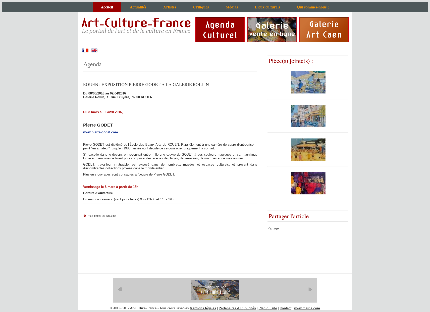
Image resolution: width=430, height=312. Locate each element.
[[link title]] (215, 290)
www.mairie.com (307, 308)
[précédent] (120, 289)
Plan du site (268, 308)
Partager (274, 228)
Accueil (107, 7)
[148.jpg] (308, 126)
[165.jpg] (308, 160)
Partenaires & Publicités (237, 308)
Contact (285, 308)
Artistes (169, 7)
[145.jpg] (308, 193)
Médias (232, 7)
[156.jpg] (308, 92)
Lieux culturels (267, 7)
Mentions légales (203, 308)
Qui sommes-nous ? (313, 7)
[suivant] (310, 289)
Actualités (138, 7)
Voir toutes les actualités (102, 216)
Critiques (201, 7)
